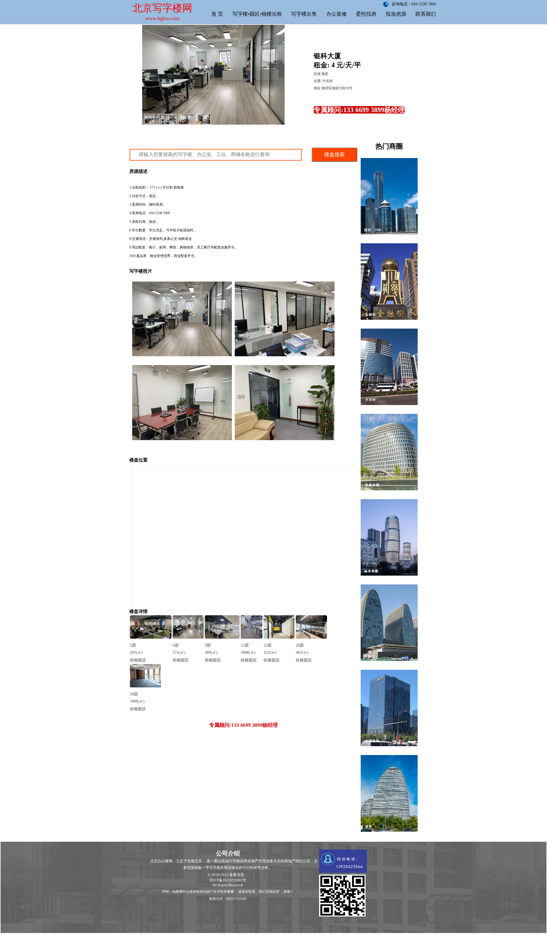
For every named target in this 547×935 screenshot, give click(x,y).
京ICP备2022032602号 (227, 880)
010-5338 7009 (159, 213)
